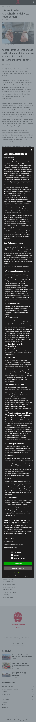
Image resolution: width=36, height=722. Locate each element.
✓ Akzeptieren (18, 563)
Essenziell (17, 552)
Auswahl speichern (18, 568)
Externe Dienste (19, 558)
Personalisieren (18, 572)
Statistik (16, 555)
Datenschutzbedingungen (22, 576)
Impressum (10, 576)
